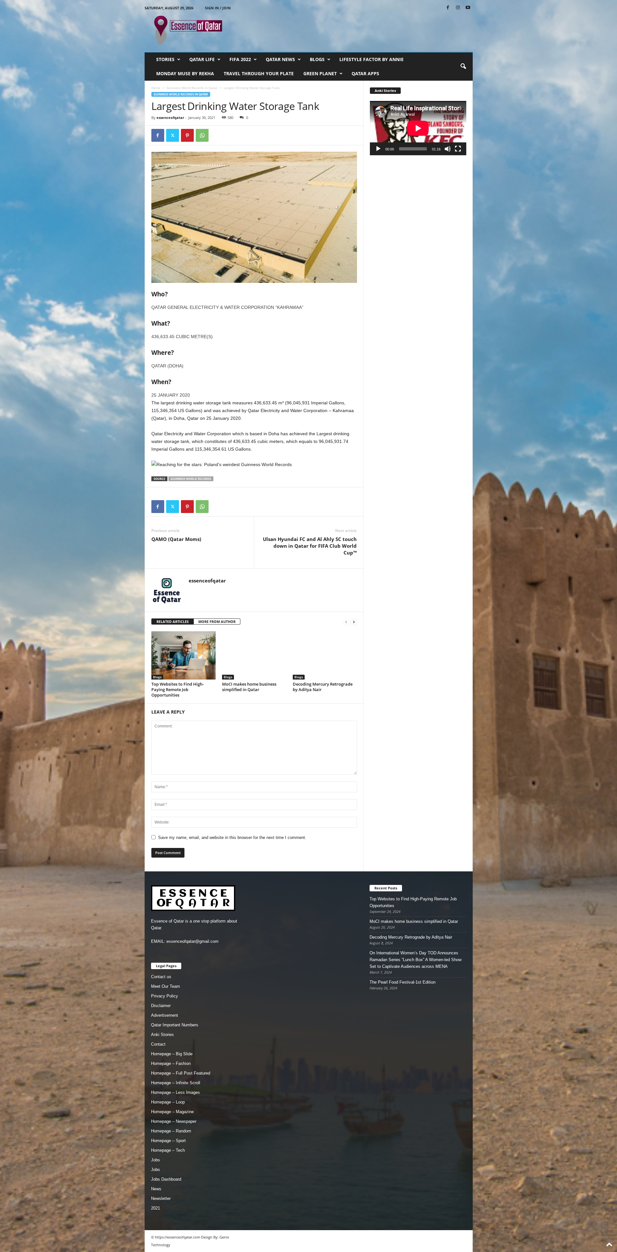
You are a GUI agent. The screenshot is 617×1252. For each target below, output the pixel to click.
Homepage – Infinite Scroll (175, 1082)
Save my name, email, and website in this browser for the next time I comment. (232, 837)
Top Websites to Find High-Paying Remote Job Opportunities (177, 689)
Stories (165, 59)
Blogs (317, 59)
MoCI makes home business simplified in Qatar (249, 686)
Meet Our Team (165, 986)
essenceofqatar (170, 117)
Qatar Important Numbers (174, 1024)
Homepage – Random (171, 1131)
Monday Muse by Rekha (185, 73)
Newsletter (161, 1198)
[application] (418, 128)
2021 (155, 1208)
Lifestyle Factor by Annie (371, 59)
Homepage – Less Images (175, 1092)
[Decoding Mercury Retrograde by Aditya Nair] (325, 655)
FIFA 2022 (240, 59)
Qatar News (280, 59)
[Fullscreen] (458, 149)
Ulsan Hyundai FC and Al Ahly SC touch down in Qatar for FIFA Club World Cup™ (310, 546)
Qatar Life (202, 59)
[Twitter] (172, 135)
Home (155, 88)
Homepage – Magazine (172, 1111)
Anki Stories (162, 1034)
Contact (158, 1044)
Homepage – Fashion (171, 1063)
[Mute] (447, 149)
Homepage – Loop (168, 1102)
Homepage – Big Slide (171, 1053)
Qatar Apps (365, 73)
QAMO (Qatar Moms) (176, 539)
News (156, 1188)
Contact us (161, 976)
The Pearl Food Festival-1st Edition (402, 982)
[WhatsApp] (202, 135)
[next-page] (354, 621)
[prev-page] (346, 621)
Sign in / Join (218, 7)
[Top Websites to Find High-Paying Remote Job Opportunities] (183, 655)
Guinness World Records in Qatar (192, 88)
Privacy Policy (164, 996)
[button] (463, 66)
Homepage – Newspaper (173, 1121)
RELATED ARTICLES (172, 621)
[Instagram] (458, 8)
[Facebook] (448, 8)
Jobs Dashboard (166, 1179)
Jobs (155, 1159)
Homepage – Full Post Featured (180, 1073)
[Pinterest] (187, 135)
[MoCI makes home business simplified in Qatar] (254, 655)
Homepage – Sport (168, 1140)
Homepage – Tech (168, 1150)
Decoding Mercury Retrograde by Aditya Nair (323, 686)
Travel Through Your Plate (259, 73)
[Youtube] (468, 8)
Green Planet (320, 73)
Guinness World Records (191, 479)
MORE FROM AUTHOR (217, 621)
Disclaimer (161, 1005)
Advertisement (164, 1015)
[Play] (378, 149)
